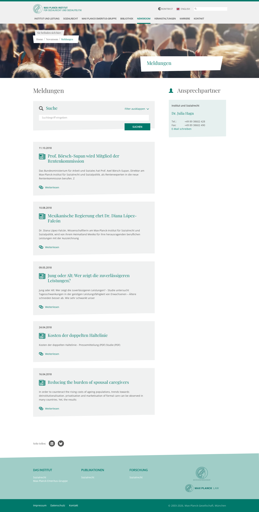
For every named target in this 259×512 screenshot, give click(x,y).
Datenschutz (57, 505)
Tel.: (174, 121)
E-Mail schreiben (182, 129)
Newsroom (52, 39)
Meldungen (67, 39)
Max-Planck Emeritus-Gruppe (50, 481)
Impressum (40, 505)
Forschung (139, 470)
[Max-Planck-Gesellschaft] (201, 474)
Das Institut (42, 470)
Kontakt (73, 505)
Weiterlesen (52, 187)
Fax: (174, 125)
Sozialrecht (39, 477)
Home (39, 39)
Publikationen (92, 470)
